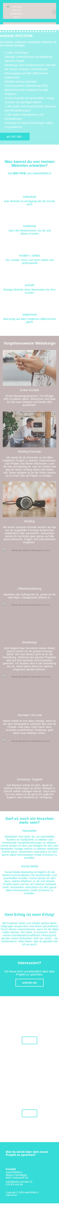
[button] (54, 12)
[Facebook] (19, 1160)
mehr (29, 1040)
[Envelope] (7, 1160)
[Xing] (25, 1160)
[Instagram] (13, 1160)
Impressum (11, 1195)
